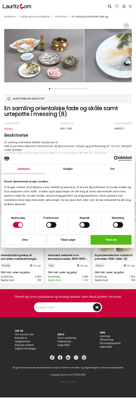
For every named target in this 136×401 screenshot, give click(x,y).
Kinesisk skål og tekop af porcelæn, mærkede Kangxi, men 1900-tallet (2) (19, 258)
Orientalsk (61, 16)
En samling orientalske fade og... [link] (91, 16)
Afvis (25, 239)
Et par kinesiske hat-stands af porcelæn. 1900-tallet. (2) (113, 257)
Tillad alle (111, 239)
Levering (105, 336)
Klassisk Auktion (24, 345)
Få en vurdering (66, 337)
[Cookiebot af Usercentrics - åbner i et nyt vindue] (116, 158)
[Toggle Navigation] (130, 6)
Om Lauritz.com (24, 334)
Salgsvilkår (63, 345)
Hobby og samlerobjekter (35, 16)
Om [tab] (112, 168)
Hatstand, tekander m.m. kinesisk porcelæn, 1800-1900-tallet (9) (67, 258)
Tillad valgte (68, 239)
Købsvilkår (106, 346)
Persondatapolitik (110, 343)
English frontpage (25, 348)
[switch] (51, 225)
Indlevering (64, 341)
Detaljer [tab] (68, 168)
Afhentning (106, 339)
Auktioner (10, 16)
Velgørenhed (22, 341)
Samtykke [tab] (24, 168)
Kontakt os (21, 337)
